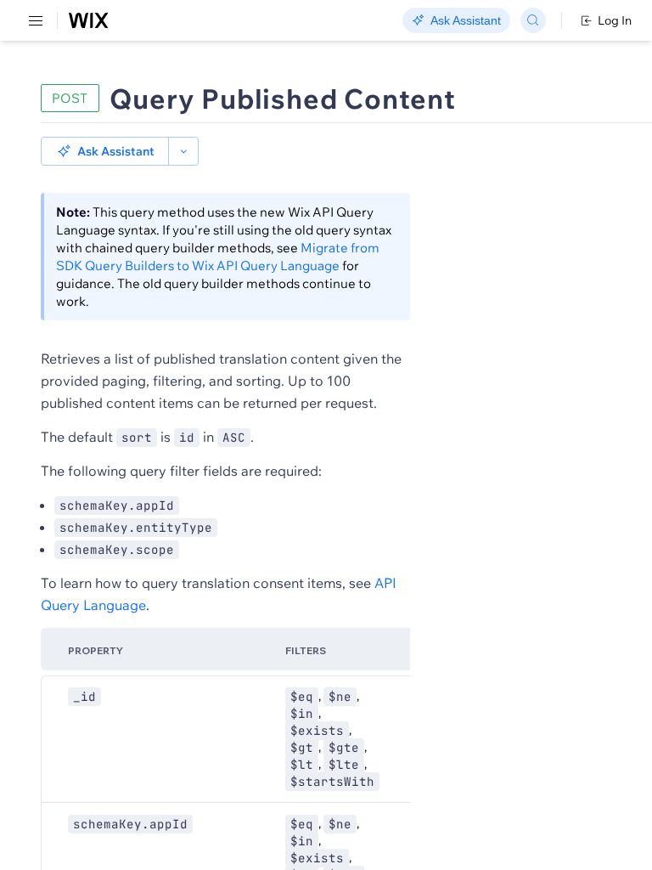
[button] (105, 151)
